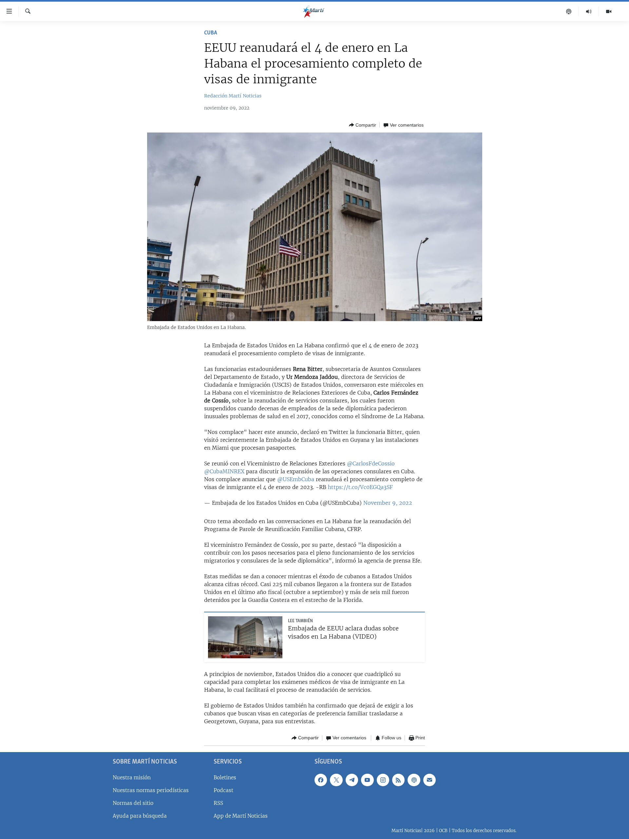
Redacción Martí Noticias (232, 96)
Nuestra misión (132, 777)
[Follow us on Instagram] (383, 779)
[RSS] (398, 779)
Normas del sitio (133, 803)
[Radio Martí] (589, 11)
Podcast (223, 790)
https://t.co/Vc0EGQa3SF (360, 487)
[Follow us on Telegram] (352, 779)
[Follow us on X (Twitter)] (336, 779)
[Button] (362, 125)
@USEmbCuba (295, 479)
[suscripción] (429, 779)
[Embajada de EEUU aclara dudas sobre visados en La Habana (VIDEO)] (245, 637)
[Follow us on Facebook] (320, 779)
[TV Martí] (609, 11)
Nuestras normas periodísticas (151, 790)
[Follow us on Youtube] (367, 779)
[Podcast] (569, 11)
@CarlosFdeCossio (371, 463)
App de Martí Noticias (241, 816)
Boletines (225, 777)
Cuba (210, 33)
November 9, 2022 (387, 503)
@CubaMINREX (224, 471)
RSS (218, 803)
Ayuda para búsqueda (140, 816)
